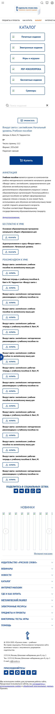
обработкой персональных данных (38, 686)
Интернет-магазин (43, 553)
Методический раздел (14, 600)
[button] (49, 531)
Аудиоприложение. (11, 217)
